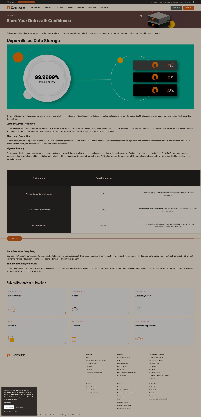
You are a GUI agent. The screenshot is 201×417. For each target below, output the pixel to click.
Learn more (7, 402)
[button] (10, 411)
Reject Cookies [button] (19, 407)
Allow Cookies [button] (9, 407)
